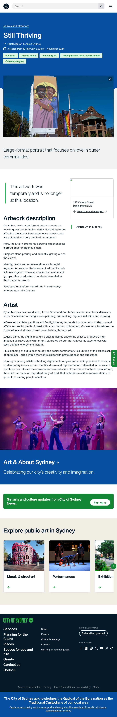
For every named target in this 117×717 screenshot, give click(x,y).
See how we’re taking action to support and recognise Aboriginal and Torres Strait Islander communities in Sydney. (58, 708)
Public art (10, 55)
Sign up (98, 502)
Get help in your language (55, 649)
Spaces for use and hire (18, 651)
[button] (114, 358)
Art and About (29, 55)
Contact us (11, 664)
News (44, 629)
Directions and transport (90, 211)
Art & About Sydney (30, 44)
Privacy (48, 687)
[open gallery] (58, 106)
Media (96, 687)
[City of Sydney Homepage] (6, 6)
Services (10, 629)
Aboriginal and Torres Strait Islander (81, 55)
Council (9, 670)
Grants (8, 659)
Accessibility (84, 687)
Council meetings (50, 639)
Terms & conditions (64, 687)
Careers (45, 644)
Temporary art (49, 55)
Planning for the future (15, 636)
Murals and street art (16, 26)
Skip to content (7, 2)
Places (8, 644)
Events (45, 634)
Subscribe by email (93, 633)
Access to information (29, 687)
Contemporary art (14, 61)
